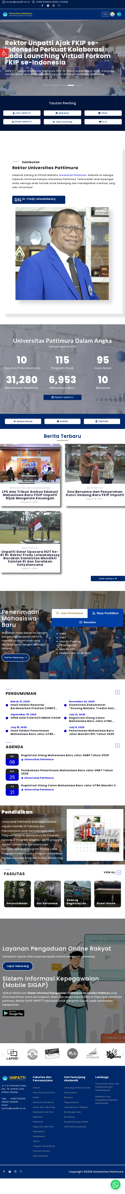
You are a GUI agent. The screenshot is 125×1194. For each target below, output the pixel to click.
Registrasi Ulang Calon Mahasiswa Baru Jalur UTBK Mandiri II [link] (90, 719)
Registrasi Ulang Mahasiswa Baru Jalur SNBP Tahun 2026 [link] (65, 755)
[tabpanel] (87, 643)
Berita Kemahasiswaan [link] (38, 488)
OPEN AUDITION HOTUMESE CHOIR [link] (36, 718)
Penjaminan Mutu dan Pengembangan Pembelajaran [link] (107, 1087)
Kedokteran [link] (39, 1136)
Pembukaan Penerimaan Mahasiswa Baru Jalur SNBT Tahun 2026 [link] (67, 772)
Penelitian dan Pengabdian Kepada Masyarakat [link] (106, 1099)
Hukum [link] (36, 1087)
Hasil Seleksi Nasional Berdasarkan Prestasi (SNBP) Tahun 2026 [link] (33, 706)
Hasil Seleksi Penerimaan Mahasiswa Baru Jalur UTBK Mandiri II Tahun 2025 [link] (32, 732)
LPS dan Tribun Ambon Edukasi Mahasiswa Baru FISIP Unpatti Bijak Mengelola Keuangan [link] (30, 494)
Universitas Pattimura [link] (73, 175)
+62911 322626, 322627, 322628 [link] (52, 2)
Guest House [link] (106, 903)
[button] (46, 85)
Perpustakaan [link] (17, 903)
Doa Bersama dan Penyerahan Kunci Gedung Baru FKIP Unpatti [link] (95, 493)
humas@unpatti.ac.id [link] (18, 2)
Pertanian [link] (38, 1121)
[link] (4, 53)
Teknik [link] (36, 1141)
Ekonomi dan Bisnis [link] (43, 1102)
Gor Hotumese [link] (47, 903)
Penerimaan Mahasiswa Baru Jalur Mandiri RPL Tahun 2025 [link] (91, 732)
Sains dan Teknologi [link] (44, 1107)
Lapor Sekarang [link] (18, 966)
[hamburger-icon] (105, 14)
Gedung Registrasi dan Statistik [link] (77, 902)
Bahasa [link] (68, 1097)
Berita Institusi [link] (18, 488)
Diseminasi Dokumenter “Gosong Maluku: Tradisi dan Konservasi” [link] (91, 706)
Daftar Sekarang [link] (14, 657)
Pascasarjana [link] (40, 1155)
